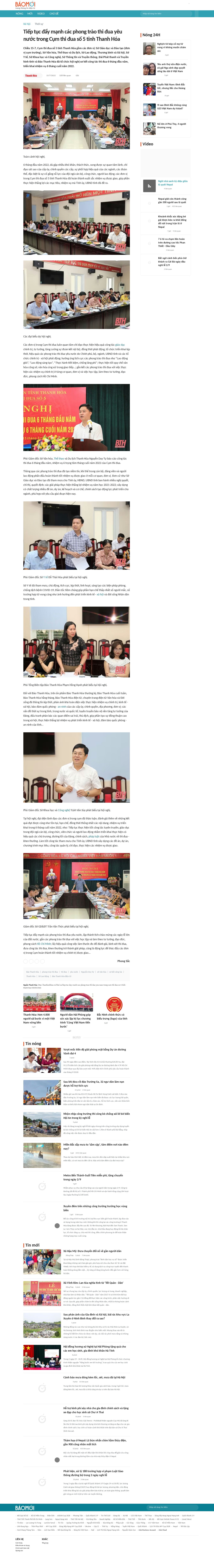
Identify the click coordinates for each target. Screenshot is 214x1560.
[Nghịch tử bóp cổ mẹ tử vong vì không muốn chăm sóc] (149, 48)
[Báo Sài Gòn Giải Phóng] (161, 250)
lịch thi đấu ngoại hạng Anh (108, 1530)
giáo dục (120, 344)
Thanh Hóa (30, 976)
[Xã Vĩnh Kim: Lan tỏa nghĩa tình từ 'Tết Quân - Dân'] (42, 1293)
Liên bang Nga (22, 1526)
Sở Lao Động (43, 976)
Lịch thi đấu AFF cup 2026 (160, 1526)
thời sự (105, 1526)
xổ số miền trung (37, 1516)
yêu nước (74, 972)
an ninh (62, 706)
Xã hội (26, 24)
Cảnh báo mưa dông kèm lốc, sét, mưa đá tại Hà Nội (94, 1377)
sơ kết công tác (115, 972)
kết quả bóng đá (64, 1530)
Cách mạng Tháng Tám (26, 1530)
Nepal (175, 1526)
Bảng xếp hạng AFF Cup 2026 (70, 1526)
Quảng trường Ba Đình (75, 1523)
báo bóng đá (108, 1523)
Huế (92, 1530)
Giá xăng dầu (91, 1519)
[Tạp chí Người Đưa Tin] (65, 1153)
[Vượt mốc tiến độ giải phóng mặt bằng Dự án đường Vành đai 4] (42, 1060)
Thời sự (39, 24)
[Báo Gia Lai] (68, 1417)
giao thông (140, 1523)
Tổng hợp (45, 1543)
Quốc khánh (142, 1526)
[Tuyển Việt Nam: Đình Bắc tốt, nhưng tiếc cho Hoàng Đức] (149, 89)
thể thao (148, 1516)
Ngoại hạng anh (61, 1519)
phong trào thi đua (50, 972)
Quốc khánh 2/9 (92, 1516)
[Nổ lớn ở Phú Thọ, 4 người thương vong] (149, 128)
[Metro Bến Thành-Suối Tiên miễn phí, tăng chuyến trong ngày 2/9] (42, 1186)
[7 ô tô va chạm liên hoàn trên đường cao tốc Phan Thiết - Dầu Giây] (149, 243)
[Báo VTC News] (67, 1449)
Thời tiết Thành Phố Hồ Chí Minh (29, 1519)
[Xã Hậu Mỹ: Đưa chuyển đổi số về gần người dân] (42, 1261)
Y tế (45, 577)
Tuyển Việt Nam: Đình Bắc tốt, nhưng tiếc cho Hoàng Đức (171, 88)
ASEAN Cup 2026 (63, 1516)
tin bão (20, 1523)
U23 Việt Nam (136, 1516)
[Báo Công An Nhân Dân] (68, 1090)
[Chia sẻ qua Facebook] (25, 961)
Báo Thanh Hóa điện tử (61, 976)
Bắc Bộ (151, 1519)
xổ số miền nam (168, 1523)
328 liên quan (65, 76)
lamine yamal (49, 1523)
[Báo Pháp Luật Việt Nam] (99, 1023)
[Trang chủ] (25, 5)
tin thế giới (105, 1516)
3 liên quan (79, 1215)
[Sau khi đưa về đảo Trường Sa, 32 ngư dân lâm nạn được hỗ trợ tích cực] (42, 1092)
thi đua (64, 972)
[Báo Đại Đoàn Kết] (26, 1027)
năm (39, 1530)
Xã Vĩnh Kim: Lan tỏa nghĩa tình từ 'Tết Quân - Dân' (93, 1283)
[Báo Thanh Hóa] (31, 75)
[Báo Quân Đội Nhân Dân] (67, 1382)
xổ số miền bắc (119, 1519)
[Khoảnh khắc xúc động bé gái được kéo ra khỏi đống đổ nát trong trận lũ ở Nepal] (149, 221)
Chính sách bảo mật (22, 1548)
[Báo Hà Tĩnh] (66, 1355)
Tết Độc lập (185, 1526)
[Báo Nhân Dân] (63, 1031)
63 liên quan (83, 1382)
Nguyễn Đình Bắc (93, 1523)
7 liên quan (86, 1255)
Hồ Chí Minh (44, 944)
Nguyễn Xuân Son (129, 1530)
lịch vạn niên (49, 1530)
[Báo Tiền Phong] (160, 55)
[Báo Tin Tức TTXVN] (65, 1058)
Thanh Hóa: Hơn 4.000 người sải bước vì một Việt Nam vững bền (39, 1018)
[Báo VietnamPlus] (67, 1122)
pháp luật (94, 836)
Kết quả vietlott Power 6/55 (168, 1519)
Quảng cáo (19, 1551)
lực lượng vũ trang (33, 1523)
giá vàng (130, 1523)
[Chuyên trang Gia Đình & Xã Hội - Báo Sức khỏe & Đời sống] (66, 1323)
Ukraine (88, 1526)
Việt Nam (181, 1523)
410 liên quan (85, 1449)
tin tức (60, 1523)
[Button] (196, 13)
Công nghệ (64, 810)
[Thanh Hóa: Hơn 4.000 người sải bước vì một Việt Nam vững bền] (39, 1002)
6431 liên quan (81, 1153)
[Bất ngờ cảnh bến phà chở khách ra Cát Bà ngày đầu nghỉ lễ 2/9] (149, 263)
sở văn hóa (101, 972)
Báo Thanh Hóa (32, 972)
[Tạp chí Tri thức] (160, 189)
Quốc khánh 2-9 (188, 1516)
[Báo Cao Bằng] (67, 1480)
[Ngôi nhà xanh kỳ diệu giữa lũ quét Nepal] (149, 186)
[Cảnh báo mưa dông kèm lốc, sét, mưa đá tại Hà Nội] (42, 1388)
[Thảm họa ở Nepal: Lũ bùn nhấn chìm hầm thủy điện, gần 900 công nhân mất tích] (42, 1451)
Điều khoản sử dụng (22, 1545)
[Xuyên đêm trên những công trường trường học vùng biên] (42, 1216)
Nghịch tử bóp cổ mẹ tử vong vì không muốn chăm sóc (171, 47)
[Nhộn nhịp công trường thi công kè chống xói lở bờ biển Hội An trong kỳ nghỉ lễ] (42, 1124)
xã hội (100, 594)
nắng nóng (115, 1526)
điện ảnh (50, 1516)
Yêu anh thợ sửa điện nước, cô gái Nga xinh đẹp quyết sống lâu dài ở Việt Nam (172, 68)
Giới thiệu (19, 1543)
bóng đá (116, 1516)
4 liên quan (168, 189)
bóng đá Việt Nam (81, 1530)
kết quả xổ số (22, 1516)
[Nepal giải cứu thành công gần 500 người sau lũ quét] (149, 203)
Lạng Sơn (48, 1519)
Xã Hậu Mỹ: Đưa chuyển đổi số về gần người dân (92, 1251)
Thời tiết (131, 1519)
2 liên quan (86, 1090)
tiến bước (142, 1519)
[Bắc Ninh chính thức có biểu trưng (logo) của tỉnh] (113, 1002)
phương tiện (78, 1516)
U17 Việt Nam (153, 1523)
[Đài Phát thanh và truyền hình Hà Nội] (161, 206)
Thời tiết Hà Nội (77, 1519)
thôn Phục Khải (37, 1526)
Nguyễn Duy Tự (87, 972)
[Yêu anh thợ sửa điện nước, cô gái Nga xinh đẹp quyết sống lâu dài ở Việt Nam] (149, 69)
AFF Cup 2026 (51, 1526)
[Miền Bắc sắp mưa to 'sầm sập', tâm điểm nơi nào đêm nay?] (42, 1155)
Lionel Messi (186, 1519)
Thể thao (59, 458)
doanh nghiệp (104, 1519)
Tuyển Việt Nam (129, 1526)
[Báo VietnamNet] (160, 75)
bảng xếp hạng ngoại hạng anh (167, 1516)
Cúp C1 (96, 1526)
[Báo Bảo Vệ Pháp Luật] (65, 1215)
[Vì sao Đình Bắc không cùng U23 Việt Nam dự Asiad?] (149, 109)
